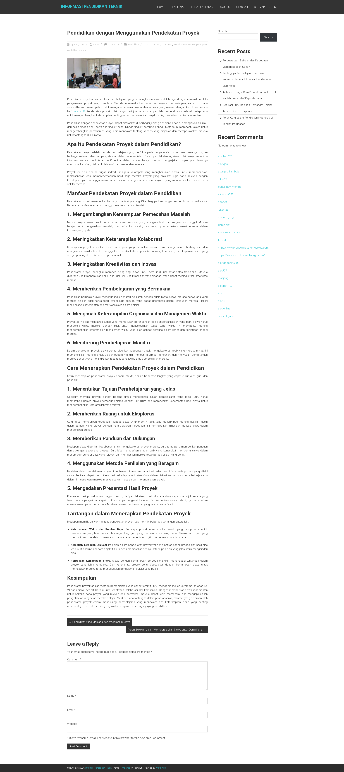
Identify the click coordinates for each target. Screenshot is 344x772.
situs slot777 (225, 194)
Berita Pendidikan (201, 7)
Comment (74, 659)
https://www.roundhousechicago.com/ (241, 255)
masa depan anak (152, 44)
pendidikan (167, 44)
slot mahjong (226, 217)
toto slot (223, 240)
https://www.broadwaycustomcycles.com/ (244, 247)
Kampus (224, 7)
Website (72, 723)
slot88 (221, 301)
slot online (224, 308)
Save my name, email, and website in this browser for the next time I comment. (118, 738)
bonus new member (230, 186)
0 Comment (113, 44)
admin (96, 44)
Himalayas (125, 768)
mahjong (223, 278)
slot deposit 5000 (228, 262)
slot (220, 293)
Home (160, 7)
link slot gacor (226, 316)
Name (71, 695)
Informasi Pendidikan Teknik (91, 6)
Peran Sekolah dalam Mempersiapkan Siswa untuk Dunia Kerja (167, 629)
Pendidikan (133, 44)
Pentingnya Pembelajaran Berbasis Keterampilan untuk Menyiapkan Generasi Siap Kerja (247, 79)
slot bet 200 (225, 156)
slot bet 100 (225, 285)
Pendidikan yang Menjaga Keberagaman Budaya (99, 622)
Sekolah (242, 7)
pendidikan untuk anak (184, 44)
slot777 (222, 270)
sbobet (222, 202)
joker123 (223, 179)
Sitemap (259, 7)
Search (222, 31)
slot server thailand (229, 232)
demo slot (224, 225)
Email (71, 709)
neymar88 (79, 111)
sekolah (82, 50)
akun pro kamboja (228, 171)
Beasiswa (177, 7)
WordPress (161, 768)
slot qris (223, 164)
